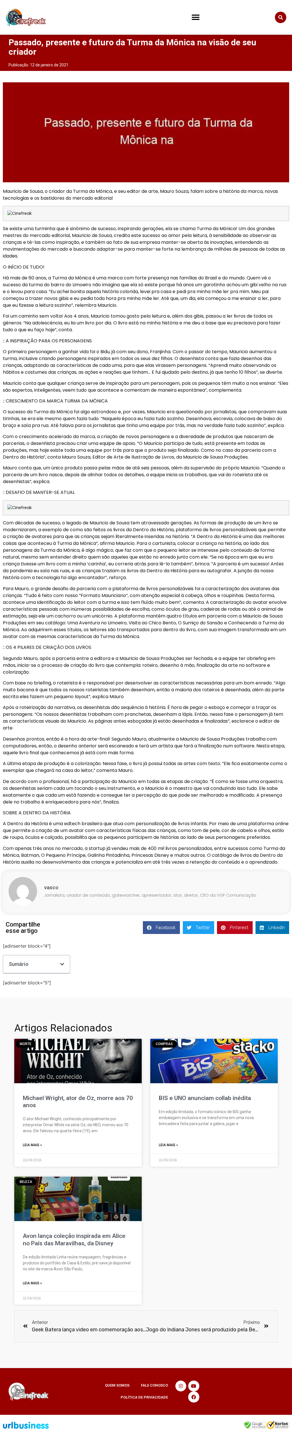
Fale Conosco (154, 1385)
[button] (195, 17)
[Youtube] (193, 1386)
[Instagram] (180, 1386)
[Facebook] (193, 1396)
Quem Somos (117, 1385)
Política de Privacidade (144, 1397)
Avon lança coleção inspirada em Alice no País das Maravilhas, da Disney (74, 1239)
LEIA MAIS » (32, 1145)
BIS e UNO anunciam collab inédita (205, 1098)
